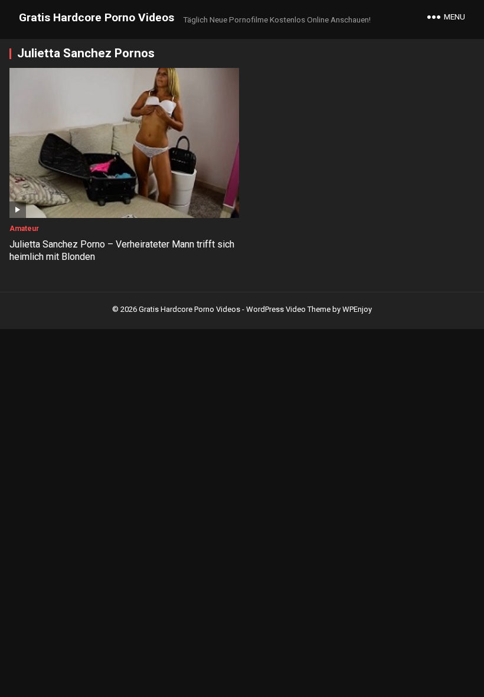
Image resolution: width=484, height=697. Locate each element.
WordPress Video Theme (288, 309)
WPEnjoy (357, 309)
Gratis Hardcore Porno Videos (96, 17)
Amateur (24, 228)
